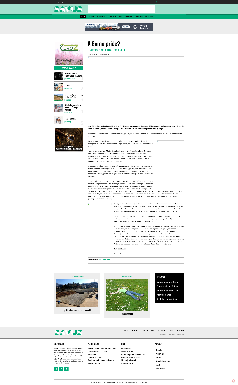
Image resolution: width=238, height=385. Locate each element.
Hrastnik (68, 100)
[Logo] (68, 9)
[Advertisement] (121, 9)
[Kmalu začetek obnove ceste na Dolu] (58, 97)
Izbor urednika (106, 50)
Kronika (124, 363)
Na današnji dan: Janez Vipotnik (167, 282)
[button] (156, 16)
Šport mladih (69, 112)
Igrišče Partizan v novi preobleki (77, 310)
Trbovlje (68, 88)
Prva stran (118, 50)
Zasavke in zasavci (70, 79)
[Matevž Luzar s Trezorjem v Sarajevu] (58, 76)
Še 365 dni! (69, 85)
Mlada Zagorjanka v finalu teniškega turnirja (73, 107)
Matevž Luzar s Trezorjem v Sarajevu (73, 74)
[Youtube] (66, 369)
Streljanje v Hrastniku (129, 360)
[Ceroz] (68, 53)
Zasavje (67, 122)
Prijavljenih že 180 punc (164, 295)
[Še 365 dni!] (58, 87)
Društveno (94, 50)
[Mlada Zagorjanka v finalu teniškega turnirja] (58, 108)
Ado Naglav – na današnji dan (167, 299)
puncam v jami (104, 260)
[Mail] (61, 369)
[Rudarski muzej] (68, 139)
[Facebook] (56, 369)
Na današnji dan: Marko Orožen (167, 290)
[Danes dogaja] (58, 120)
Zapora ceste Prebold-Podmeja (167, 286)
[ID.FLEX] (119, 27)
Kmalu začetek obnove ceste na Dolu (74, 96)
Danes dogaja (70, 119)
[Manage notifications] (233, 380)
